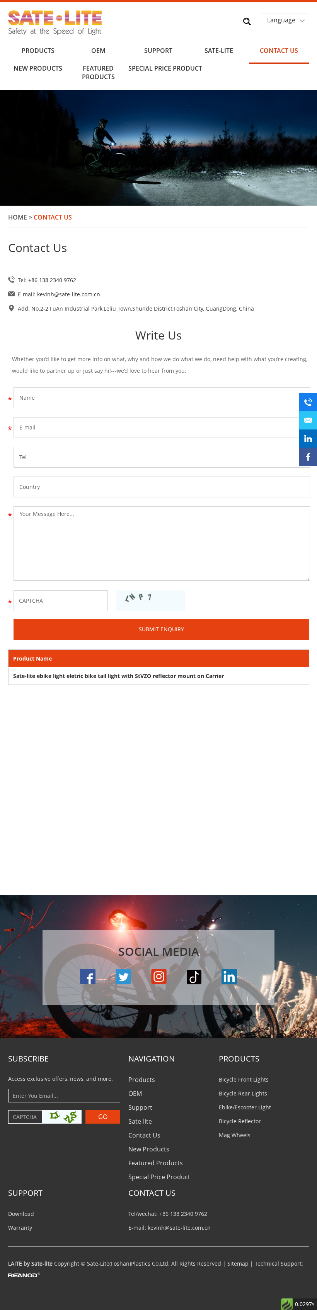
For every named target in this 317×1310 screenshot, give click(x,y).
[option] (158, 148)
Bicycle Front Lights (244, 1079)
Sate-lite (219, 50)
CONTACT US (152, 1193)
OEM (98, 50)
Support (158, 50)
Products (38, 50)
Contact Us (279, 50)
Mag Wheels (235, 1135)
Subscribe (28, 1058)
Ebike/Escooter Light (245, 1107)
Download (21, 1213)
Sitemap (238, 1263)
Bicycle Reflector (240, 1121)
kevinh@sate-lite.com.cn (68, 294)
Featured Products (98, 72)
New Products (38, 68)
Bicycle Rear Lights (243, 1093)
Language (281, 20)
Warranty (20, 1227)
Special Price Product (158, 68)
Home (17, 217)
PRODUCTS (239, 1058)
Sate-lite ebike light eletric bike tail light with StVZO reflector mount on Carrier (118, 676)
